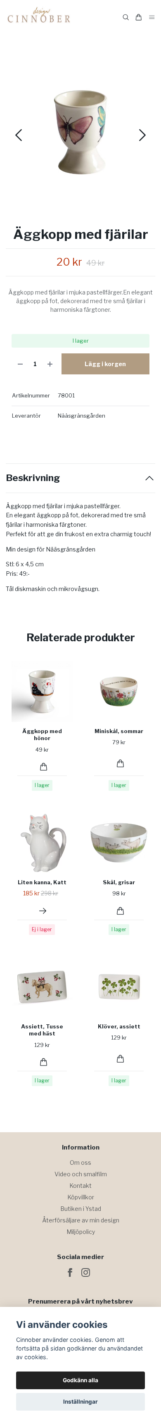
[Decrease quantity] (20, 364)
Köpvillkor (80, 1197)
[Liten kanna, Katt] (42, 911)
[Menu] (152, 17)
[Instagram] (85, 1272)
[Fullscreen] (80, 132)
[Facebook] (70, 1272)
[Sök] (126, 17)
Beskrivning (33, 478)
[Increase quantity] (50, 364)
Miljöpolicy (80, 1231)
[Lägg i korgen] (43, 766)
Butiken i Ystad (80, 1208)
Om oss (80, 1162)
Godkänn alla (80, 1380)
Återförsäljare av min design (80, 1220)
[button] (142, 135)
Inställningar (80, 1401)
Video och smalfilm (80, 1174)
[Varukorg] (138, 17)
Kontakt (80, 1185)
